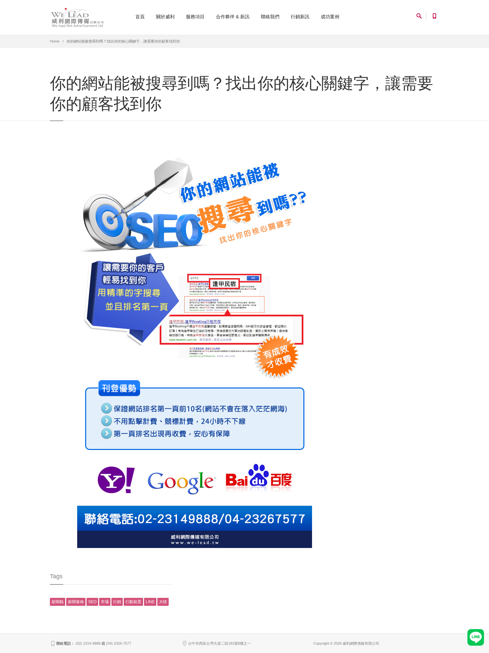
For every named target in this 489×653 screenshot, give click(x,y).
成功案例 (330, 16)
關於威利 (165, 16)
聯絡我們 (270, 16)
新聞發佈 (76, 601)
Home (55, 41)
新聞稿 (58, 601)
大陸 (163, 601)
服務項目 (195, 16)
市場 (105, 601)
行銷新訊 (300, 16)
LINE (150, 601)
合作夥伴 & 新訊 (232, 16)
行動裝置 (133, 601)
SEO (92, 601)
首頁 (140, 16)
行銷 (117, 601)
